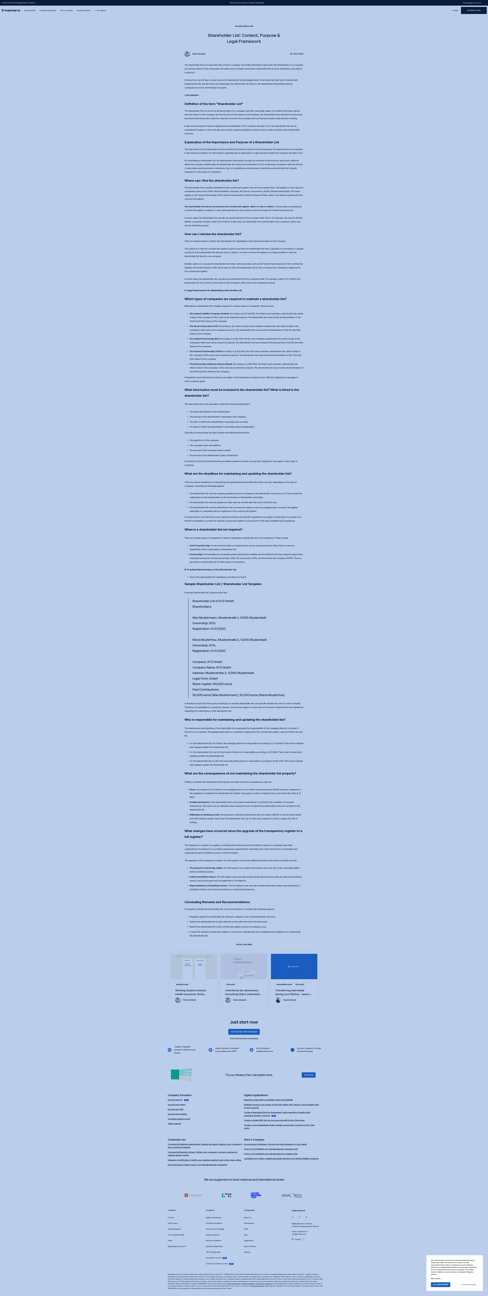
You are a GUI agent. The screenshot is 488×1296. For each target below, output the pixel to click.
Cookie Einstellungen (468, 1284)
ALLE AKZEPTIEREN (440, 1284)
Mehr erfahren (436, 1278)
